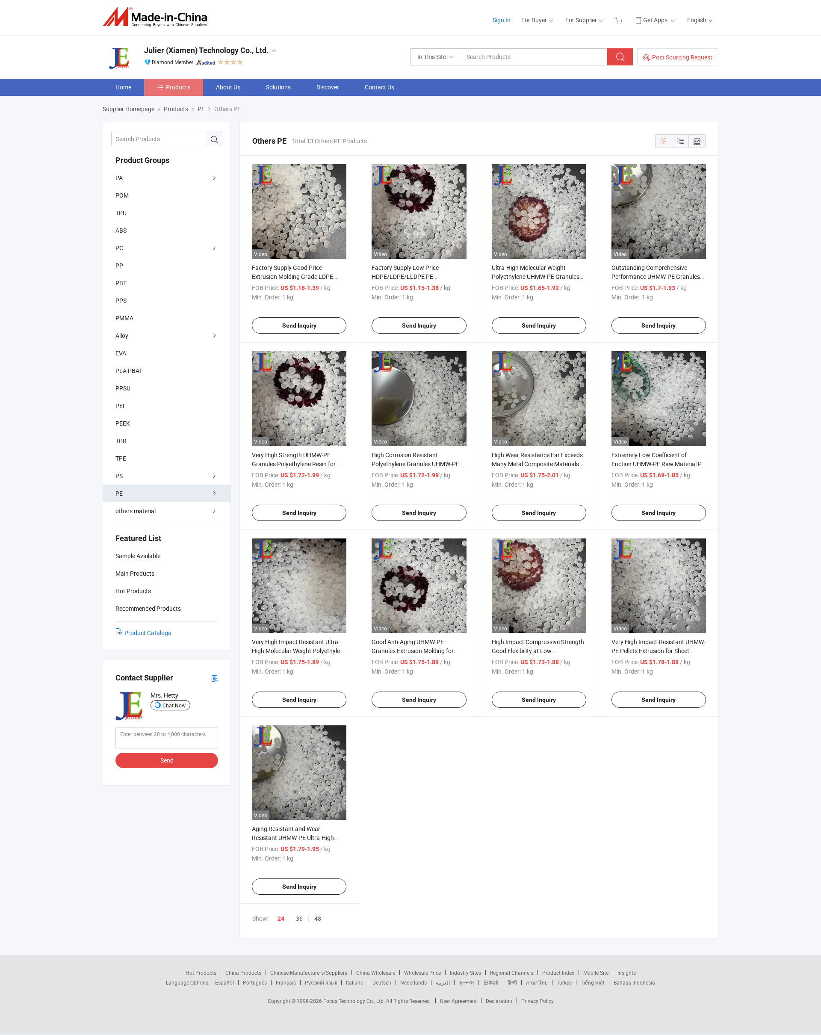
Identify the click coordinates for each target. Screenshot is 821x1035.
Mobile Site (595, 972)
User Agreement (458, 1000)
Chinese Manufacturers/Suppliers (308, 972)
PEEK (122, 423)
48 (317, 918)
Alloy (121, 335)
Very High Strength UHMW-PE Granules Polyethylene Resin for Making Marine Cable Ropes (294, 464)
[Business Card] (214, 678)
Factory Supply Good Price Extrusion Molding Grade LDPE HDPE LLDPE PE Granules (292, 276)
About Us (228, 87)
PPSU (122, 388)
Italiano (354, 982)
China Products (243, 972)
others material (135, 511)
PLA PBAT (128, 371)
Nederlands (413, 982)
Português (255, 982)
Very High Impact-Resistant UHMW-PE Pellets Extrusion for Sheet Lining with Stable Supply (658, 651)
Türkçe (564, 982)
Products (178, 87)
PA (119, 178)
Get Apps (655, 20)
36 (299, 918)
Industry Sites (465, 972)
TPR (121, 441)
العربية (443, 982)
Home (123, 87)
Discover (327, 87)
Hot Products (201, 972)
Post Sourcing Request (682, 57)
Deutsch (381, 982)
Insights (626, 972)
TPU (121, 213)
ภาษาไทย (537, 982)
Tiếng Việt (593, 982)
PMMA (124, 318)
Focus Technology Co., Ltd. (354, 1000)
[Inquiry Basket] (619, 20)
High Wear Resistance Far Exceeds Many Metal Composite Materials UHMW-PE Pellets (537, 464)
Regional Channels (511, 972)
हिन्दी (512, 982)
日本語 (491, 982)
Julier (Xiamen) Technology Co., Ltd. (206, 50)
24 (281, 918)
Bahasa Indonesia (634, 982)
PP (119, 265)
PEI (119, 406)
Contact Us (379, 87)
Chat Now (174, 705)
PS (119, 476)
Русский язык (321, 982)
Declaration (499, 1000)
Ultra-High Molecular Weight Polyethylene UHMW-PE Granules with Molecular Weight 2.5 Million (535, 276)
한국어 (466, 982)
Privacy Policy (537, 1000)
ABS (121, 230)
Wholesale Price (422, 972)
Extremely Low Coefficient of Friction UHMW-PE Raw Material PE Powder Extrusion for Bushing (658, 464)
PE (119, 493)
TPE (120, 458)
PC (119, 248)
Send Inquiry (299, 325)
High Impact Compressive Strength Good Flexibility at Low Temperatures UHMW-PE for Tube (538, 651)
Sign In (502, 20)
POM (122, 195)
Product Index (558, 972)
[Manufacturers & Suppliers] (158, 17)
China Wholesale (375, 972)
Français (286, 982)
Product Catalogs (147, 633)
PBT (121, 283)
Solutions (278, 87)
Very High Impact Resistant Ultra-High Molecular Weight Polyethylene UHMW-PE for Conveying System (299, 651)
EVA (120, 353)
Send (167, 760)
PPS (121, 300)
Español (224, 982)
